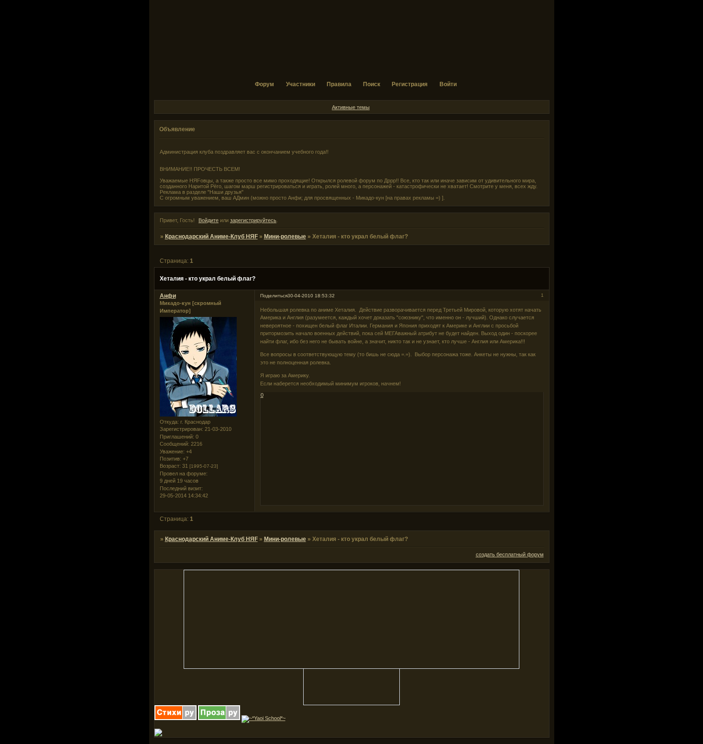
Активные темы (351, 107)
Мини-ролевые (285, 236)
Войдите (208, 220)
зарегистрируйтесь (253, 220)
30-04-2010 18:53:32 (311, 295)
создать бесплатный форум (510, 554)
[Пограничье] (158, 734)
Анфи (168, 296)
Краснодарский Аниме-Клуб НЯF (211, 236)
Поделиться (273, 295)
